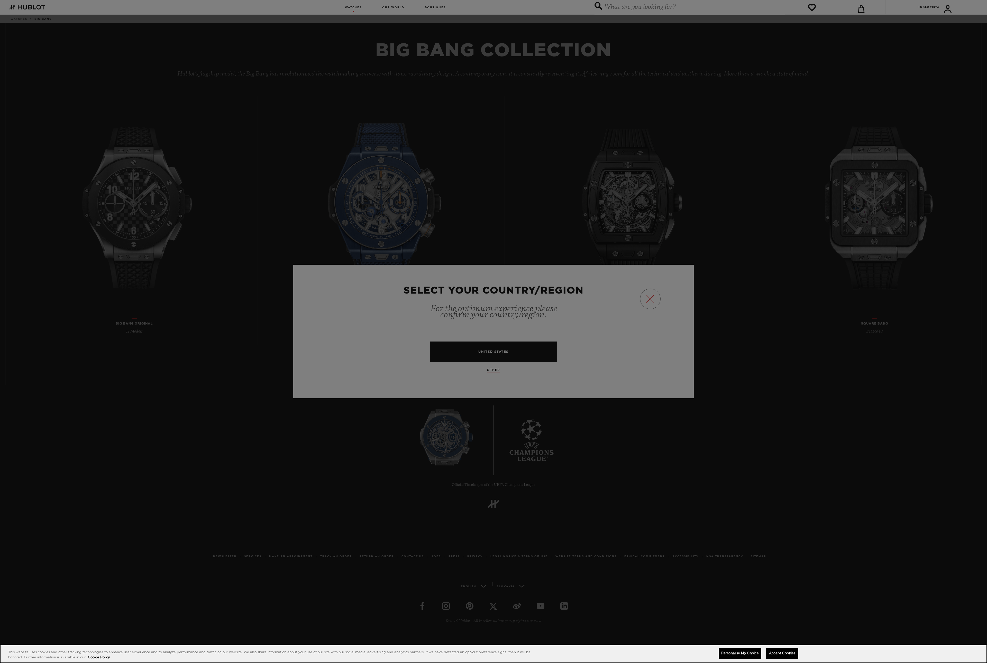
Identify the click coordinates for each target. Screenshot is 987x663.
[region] (493, 654)
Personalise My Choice (740, 653)
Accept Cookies (782, 653)
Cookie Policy (99, 657)
